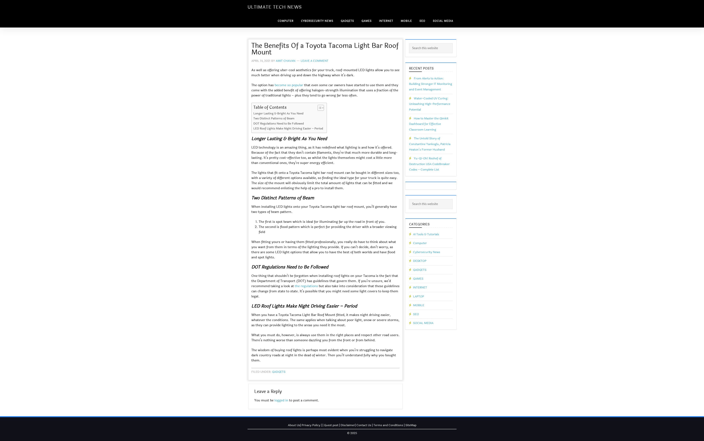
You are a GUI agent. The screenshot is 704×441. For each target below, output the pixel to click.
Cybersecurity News (426, 252)
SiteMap (410, 425)
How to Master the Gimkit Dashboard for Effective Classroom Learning (428, 124)
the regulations (306, 286)
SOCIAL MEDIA (423, 323)
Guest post (331, 425)
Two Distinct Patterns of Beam (273, 118)
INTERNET (420, 287)
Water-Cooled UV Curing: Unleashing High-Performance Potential (429, 104)
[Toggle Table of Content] (319, 108)
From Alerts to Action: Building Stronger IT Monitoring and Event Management (430, 84)
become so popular (289, 85)
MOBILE (418, 305)
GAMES (418, 278)
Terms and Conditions (388, 425)
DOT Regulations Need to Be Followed (278, 123)
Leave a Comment (314, 60)
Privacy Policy (311, 425)
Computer (420, 243)
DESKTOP (419, 261)
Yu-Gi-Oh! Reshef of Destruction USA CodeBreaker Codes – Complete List (429, 164)
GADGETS (278, 371)
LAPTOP (418, 296)
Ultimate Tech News (274, 7)
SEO (416, 314)
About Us (294, 425)
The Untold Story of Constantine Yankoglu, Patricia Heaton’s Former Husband (429, 144)
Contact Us (363, 425)
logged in (281, 400)
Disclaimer (348, 425)
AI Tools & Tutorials (426, 234)
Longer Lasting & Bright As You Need (278, 113)
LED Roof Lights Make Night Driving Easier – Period (288, 128)
